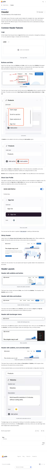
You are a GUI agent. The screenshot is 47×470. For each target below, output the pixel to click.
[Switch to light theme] (42, 464)
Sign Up (19, 456)
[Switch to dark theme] (44, 464)
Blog (23, 456)
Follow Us (28, 456)
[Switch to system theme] (40, 464)
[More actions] (45, 2)
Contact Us (34, 456)
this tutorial (23, 231)
